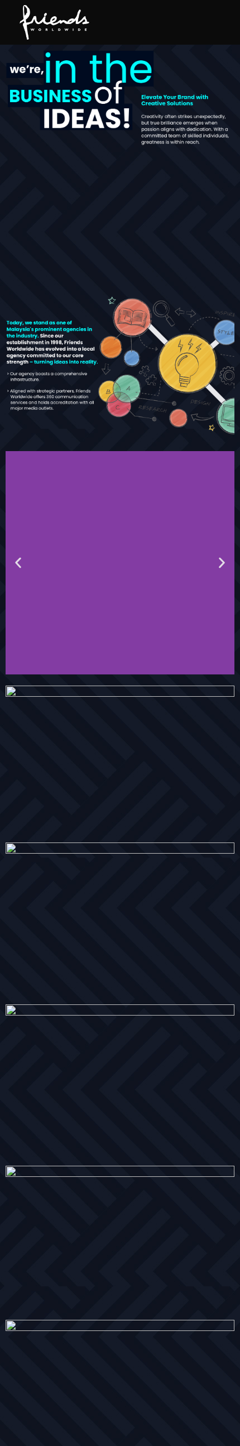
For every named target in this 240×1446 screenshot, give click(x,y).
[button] (18, 562)
